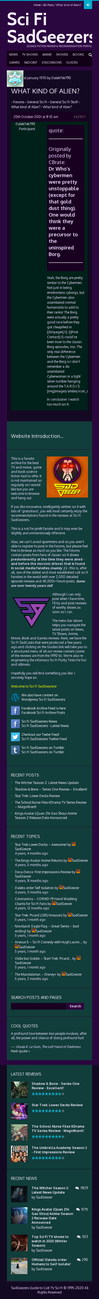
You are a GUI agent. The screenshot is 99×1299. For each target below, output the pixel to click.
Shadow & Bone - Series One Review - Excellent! (55, 1086)
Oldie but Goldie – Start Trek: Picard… (43, 958)
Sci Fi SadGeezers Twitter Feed (43, 739)
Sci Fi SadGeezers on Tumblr (42, 752)
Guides (72, 62)
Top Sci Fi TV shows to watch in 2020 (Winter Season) (50, 1241)
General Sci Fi (37, 102)
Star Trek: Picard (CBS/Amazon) (38, 915)
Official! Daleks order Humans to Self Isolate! (51, 1262)
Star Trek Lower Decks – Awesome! (41, 845)
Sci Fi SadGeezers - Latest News (44, 726)
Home (37, 5)
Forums (18, 102)
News (13, 54)
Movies (62, 54)
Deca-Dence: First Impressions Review (43, 872)
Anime (47, 54)
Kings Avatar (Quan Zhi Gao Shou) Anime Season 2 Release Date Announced (46, 815)
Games (14, 62)
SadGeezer (44, 1197)
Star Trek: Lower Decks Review (37, 796)
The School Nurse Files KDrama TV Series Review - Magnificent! (58, 1128)
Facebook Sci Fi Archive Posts (42, 713)
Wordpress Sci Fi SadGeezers (42, 699)
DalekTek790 (61, 78)
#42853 (80, 117)
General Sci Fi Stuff (64, 102)
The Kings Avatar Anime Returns (39, 860)
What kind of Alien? (25, 107)
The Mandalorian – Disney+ (35, 974)
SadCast (30, 62)
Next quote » (20, 1051)
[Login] (88, 5)
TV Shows (30, 54)
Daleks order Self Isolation (34, 888)
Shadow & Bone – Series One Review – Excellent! (51, 789)
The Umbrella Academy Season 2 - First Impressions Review (59, 1150)
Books (78, 54)
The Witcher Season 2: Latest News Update (47, 783)
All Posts (48, 5)
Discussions (52, 62)
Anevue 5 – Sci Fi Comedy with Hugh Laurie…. (48, 942)
